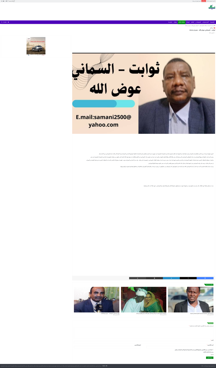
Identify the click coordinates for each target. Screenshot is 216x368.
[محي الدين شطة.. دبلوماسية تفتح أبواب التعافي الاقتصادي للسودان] (190, 299)
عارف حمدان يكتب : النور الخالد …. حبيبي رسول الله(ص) (110, 313)
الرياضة (188, 22)
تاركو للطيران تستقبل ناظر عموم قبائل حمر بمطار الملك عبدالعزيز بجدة (188, 1)
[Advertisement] (72, 11)
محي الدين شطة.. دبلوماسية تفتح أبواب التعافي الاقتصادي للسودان (201, 313)
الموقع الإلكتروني (137, 344)
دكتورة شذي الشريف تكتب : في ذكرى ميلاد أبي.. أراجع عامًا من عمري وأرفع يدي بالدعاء (151, 313)
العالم (192, 22)
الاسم (212, 340)
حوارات (175, 22)
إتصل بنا (170, 22)
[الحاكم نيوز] (212, 7)
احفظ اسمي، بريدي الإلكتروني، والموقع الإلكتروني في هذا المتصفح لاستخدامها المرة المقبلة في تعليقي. (193, 349)
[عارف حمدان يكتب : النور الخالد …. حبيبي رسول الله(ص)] (96, 299)
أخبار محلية (206, 22)
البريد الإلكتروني (210, 344)
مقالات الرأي (182, 22)
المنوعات (198, 22)
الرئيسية (212, 22)
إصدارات (208, 25)
